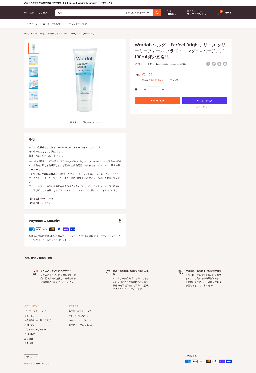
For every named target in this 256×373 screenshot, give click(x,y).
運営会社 (28, 338)
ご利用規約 (29, 334)
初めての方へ (31, 316)
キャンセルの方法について (82, 320)
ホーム (27, 34)
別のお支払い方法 (205, 107)
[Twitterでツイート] (219, 64)
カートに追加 (157, 100)
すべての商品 (39, 34)
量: (136, 89)
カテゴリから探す (52, 24)
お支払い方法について (80, 311)
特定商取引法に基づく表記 (37, 320)
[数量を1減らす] (145, 89)
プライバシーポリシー (35, 329)
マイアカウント (195, 14)
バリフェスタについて (35, 311)
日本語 (29, 357)
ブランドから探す (78, 24)
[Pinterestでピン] (214, 64)
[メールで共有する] (225, 64)
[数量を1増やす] (163, 89)
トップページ (31, 24)
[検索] (157, 12)
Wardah (139, 64)
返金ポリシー (31, 343)
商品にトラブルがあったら (82, 325)
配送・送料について (79, 316)
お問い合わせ (31, 325)
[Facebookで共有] (208, 64)
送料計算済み (155, 80)
